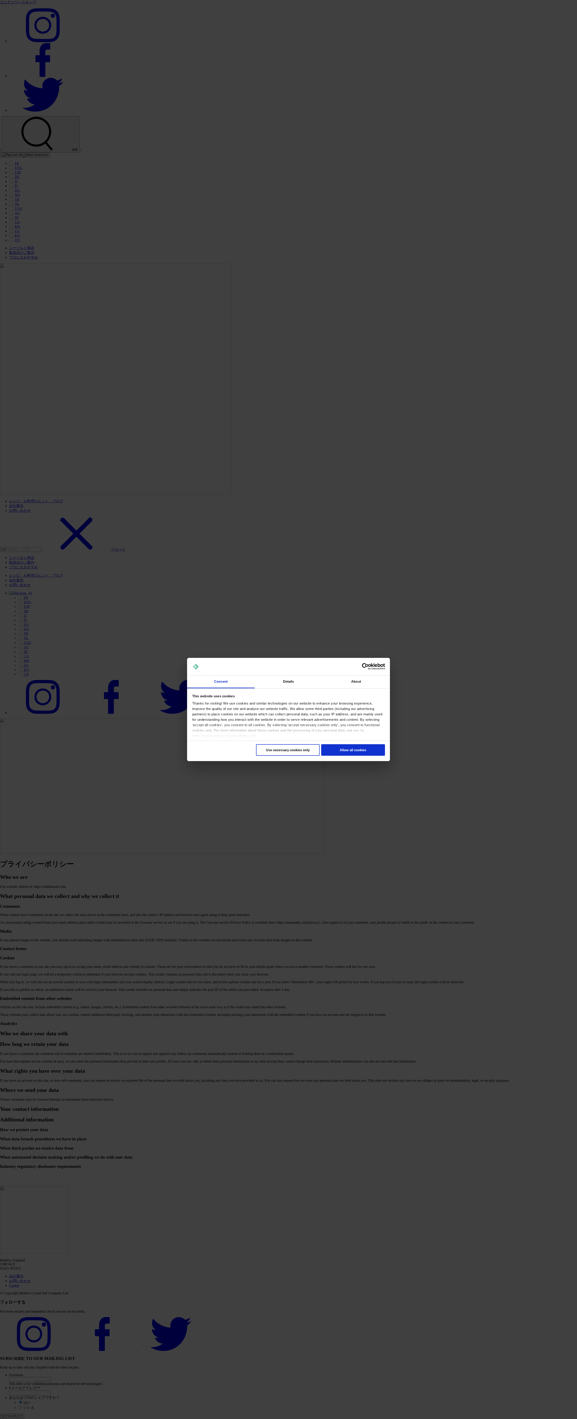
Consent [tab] (221, 681)
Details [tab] (288, 681)
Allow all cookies (353, 750)
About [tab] (356, 681)
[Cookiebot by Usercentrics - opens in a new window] (365, 666)
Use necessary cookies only (288, 750)
